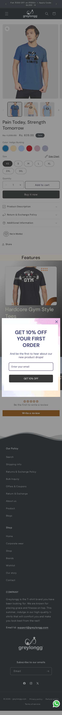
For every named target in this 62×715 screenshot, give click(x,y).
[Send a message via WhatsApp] (56, 704)
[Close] (56, 321)
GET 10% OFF (31, 378)
